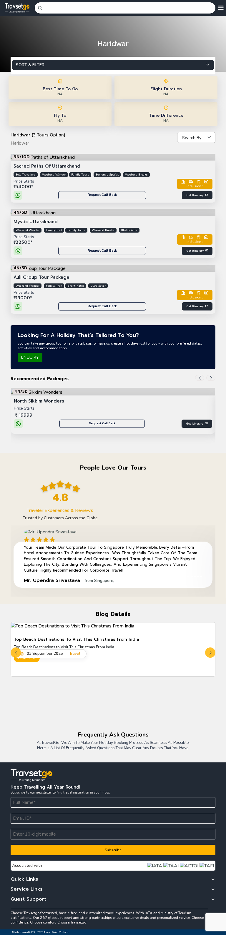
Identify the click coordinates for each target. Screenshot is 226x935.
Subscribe (113, 850)
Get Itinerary (195, 195)
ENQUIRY (30, 357)
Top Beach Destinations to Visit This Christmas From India (76, 639)
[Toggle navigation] (221, 8)
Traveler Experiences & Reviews (60, 510)
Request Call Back (102, 195)
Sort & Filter (30, 65)
